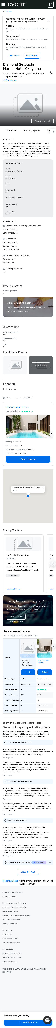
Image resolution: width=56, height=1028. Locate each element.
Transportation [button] (12, 575)
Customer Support (10, 938)
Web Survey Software (11, 920)
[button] (41, 365)
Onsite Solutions (9, 896)
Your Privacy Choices (11, 943)
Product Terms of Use (11, 953)
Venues (8, 11)
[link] (23, 544)
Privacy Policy (8, 949)
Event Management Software (14, 903)
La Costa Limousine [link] (18, 555)
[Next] (53, 131)
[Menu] (3, 4)
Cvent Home (7, 930)
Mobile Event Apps (10, 911)
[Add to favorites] (52, 72)
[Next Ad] (51, 434)
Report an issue (10, 881)
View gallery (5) (42, 121)
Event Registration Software (14, 907)
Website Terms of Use (11, 957)
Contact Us (7, 934)
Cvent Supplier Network (12, 892)
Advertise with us (10, 962)
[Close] (48, 20)
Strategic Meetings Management (16, 915)
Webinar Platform (9, 924)
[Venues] (51, 4)
